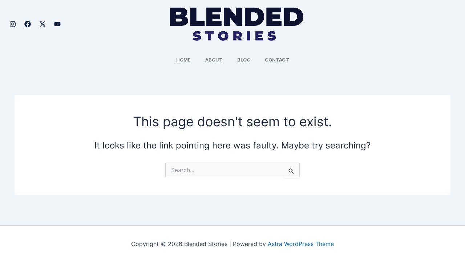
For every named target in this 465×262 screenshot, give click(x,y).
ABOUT (214, 60)
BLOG (243, 60)
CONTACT (277, 60)
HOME (183, 60)
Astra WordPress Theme (301, 243)
